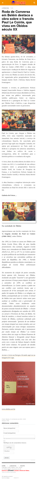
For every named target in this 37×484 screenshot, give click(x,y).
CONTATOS (13, 465)
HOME (3, 465)
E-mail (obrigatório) (9, 433)
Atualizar (7, 451)
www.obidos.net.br (8, 409)
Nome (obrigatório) (9, 428)
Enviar (7, 458)
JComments (33, 460)
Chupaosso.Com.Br (16, 469)
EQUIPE (22, 465)
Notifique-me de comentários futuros (15, 442)
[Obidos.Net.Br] (18, 2)
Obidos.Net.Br (7, 469)
